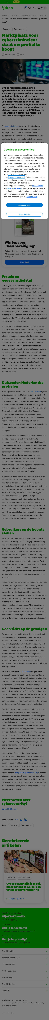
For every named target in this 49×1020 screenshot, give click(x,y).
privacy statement (14, 188)
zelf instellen (32, 197)
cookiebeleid (37, 185)
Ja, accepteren (24, 205)
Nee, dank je (24, 214)
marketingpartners (16, 177)
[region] (24, 181)
